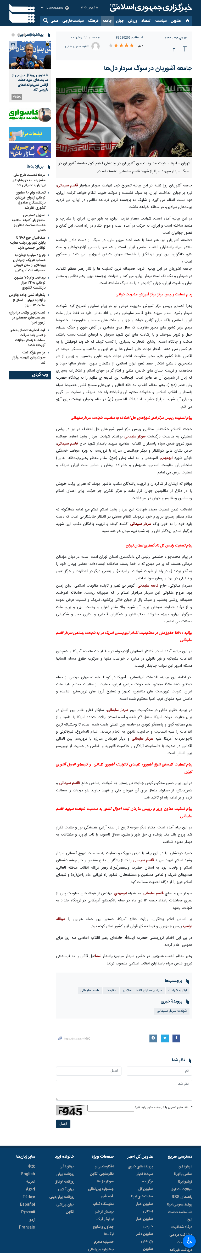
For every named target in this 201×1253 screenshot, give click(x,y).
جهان (120, 21)
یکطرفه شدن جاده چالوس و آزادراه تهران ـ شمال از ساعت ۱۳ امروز (27, 300)
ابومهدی (166, 458)
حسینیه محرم (104, 1242)
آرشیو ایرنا (185, 1182)
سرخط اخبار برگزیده (144, 1178)
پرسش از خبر (104, 1212)
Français (27, 1227)
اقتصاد (146, 21)
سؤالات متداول (181, 1189)
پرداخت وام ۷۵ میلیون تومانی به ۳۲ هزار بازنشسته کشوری (30, 283)
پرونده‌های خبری (140, 1166)
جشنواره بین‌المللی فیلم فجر (101, 1193)
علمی (54, 21)
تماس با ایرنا (183, 1174)
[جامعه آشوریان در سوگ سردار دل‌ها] (124, 117)
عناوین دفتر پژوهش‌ (144, 1238)
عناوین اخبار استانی (144, 1208)
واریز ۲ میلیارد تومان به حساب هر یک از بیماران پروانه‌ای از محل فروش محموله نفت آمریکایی (29, 262)
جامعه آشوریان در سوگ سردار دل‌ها (148, 68)
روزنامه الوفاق (64, 1182)
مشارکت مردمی (180, 1235)
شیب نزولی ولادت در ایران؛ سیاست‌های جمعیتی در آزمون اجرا (27, 318)
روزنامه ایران (65, 1174)
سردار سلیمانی (135, 437)
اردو (32, 1220)
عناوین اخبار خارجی (144, 1223)
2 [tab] (24, 34)
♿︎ (189, 1240)
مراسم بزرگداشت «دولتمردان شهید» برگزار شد (29, 358)
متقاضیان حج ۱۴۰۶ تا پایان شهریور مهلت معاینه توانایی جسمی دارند (28, 243)
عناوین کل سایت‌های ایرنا (142, 1193)
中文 (31, 1166)
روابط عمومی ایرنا (179, 1205)
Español (27, 1205)
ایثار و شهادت (79, 37)
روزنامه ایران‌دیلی (61, 1197)
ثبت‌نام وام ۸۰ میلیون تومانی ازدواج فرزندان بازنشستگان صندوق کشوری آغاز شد (30, 200)
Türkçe (29, 1197)
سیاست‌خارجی (73, 21)
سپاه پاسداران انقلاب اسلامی (142, 990)
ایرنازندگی (66, 1166)
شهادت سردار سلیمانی (172, 1011)
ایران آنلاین (66, 1189)
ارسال (63, 1124)
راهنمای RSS (182, 1197)
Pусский (28, 1212)
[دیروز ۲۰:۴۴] (30, 55)
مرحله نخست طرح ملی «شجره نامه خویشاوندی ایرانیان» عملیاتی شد (29, 180)
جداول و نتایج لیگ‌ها (103, 1231)
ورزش (132, 21)
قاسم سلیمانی (67, 185)
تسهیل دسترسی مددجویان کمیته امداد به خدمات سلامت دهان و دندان (29, 222)
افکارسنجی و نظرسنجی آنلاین (102, 1170)
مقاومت (111, 990)
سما (97, 956)
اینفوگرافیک (105, 1219)
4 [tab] (13, 34)
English (28, 1174)
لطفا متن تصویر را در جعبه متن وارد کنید (163, 1107)
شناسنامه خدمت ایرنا (180, 1216)
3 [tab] (18, 34)
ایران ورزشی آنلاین (65, 1208)
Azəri (30, 1189)
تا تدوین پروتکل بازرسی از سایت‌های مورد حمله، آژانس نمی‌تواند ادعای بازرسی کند (30, 82)
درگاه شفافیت (181, 1227)
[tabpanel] (30, 71)
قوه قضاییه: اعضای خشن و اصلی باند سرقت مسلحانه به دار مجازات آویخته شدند (28, 337)
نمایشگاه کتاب (103, 1204)
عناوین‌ (176, 21)
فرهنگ (93, 21)
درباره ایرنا (184, 1166)
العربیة (30, 1182)
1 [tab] (30, 34)
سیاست (161, 21)
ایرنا (150, 8)
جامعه (107, 21)
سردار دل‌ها (105, 1181)
